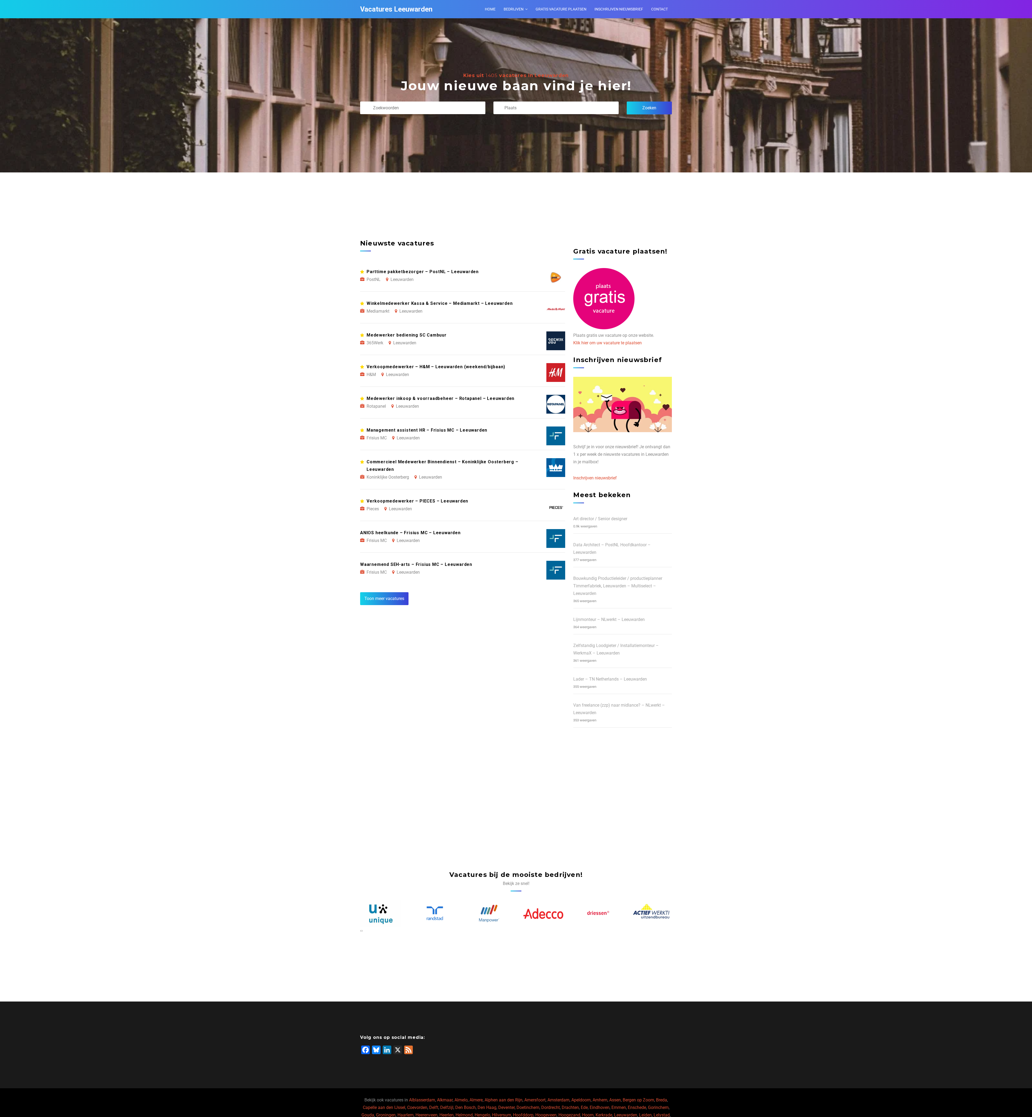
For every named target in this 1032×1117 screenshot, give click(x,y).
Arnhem (600, 1099)
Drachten (570, 1107)
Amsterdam (558, 1099)
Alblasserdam (422, 1099)
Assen (615, 1099)
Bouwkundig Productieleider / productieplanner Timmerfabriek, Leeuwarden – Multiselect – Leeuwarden (617, 586)
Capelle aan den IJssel (384, 1107)
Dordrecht (550, 1107)
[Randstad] (380, 913)
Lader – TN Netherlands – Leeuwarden (610, 679)
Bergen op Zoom (638, 1099)
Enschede (637, 1107)
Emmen (618, 1107)
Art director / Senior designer (600, 518)
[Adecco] (489, 913)
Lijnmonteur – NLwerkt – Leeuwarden (609, 619)
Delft (433, 1107)
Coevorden (417, 1107)
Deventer (506, 1107)
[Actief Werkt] (597, 913)
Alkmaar (445, 1099)
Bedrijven (514, 9)
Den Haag (487, 1107)
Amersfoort (535, 1099)
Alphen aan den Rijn (503, 1099)
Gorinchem (658, 1107)
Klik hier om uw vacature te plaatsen (607, 342)
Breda (661, 1099)
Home (490, 9)
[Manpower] (434, 913)
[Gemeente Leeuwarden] (651, 913)
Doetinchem (528, 1107)
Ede (584, 1107)
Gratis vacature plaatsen (561, 9)
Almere (476, 1099)
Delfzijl (446, 1107)
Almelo (461, 1099)
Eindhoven (600, 1107)
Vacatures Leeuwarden (396, 9)
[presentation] (360, 930)
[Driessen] (543, 913)
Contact (659, 9)
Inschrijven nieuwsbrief (618, 9)
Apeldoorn (581, 1099)
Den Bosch (465, 1107)
